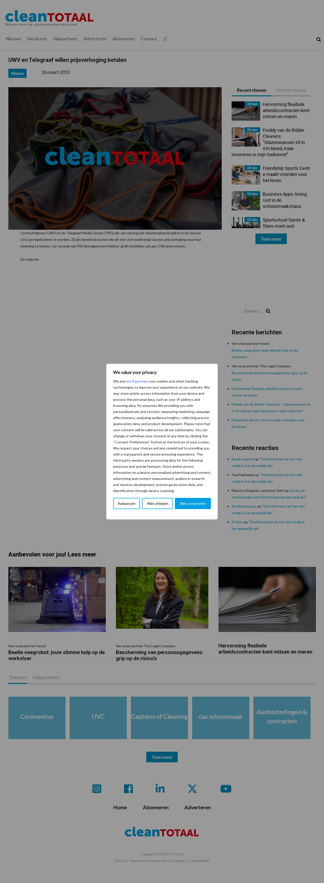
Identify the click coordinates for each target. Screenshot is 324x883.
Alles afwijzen (157, 503)
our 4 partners (137, 381)
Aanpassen (126, 503)
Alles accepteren (192, 503)
